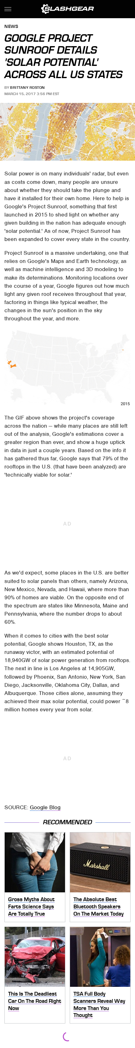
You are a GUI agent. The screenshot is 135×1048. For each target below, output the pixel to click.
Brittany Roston (27, 87)
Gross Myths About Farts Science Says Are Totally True (31, 906)
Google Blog (45, 807)
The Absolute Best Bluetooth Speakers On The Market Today (98, 906)
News (11, 27)
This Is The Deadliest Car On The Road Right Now (34, 1001)
